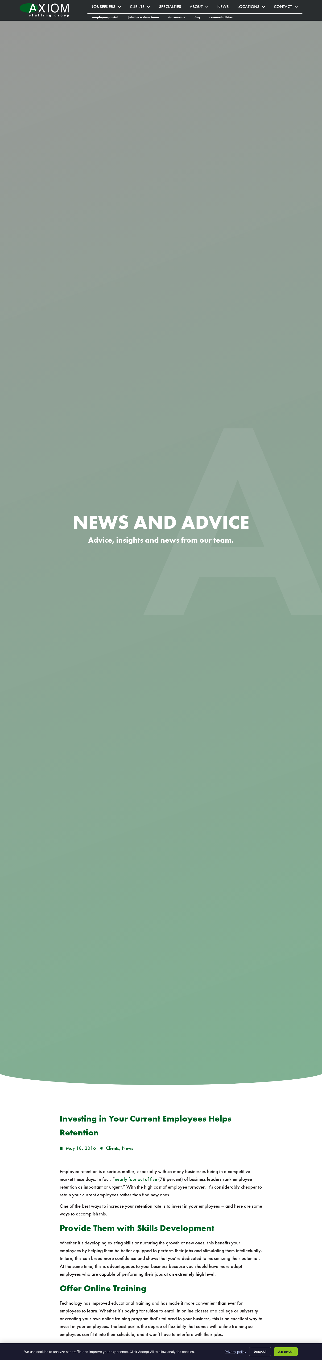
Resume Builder (223, 18)
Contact (288, 8)
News (225, 8)
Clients (142, 8)
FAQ (199, 18)
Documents (179, 18)
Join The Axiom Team (146, 18)
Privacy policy (235, 1352)
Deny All (260, 1351)
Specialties (172, 8)
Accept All (285, 1351)
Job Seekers (109, 8)
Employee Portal (107, 18)
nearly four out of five (136, 1179)
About (201, 8)
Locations (253, 8)
